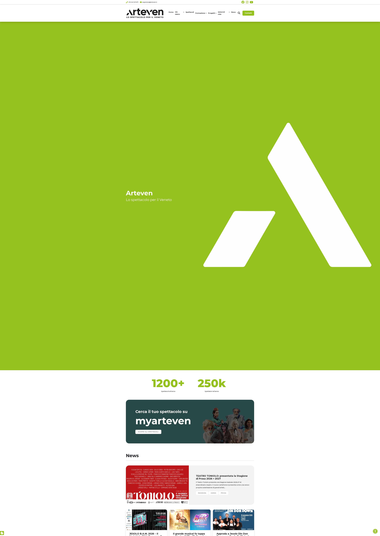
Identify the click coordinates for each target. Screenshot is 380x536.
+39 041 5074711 (133, 2)
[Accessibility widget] (375, 531)
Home (171, 12)
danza (213, 493)
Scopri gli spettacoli (148, 432)
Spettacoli (190, 12)
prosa (223, 493)
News (233, 12)
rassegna (202, 493)
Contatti (248, 13)
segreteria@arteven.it (149, 2)
